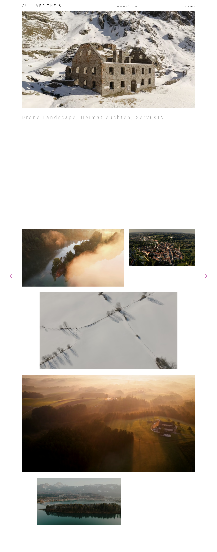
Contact (190, 6)
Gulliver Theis (42, 5)
